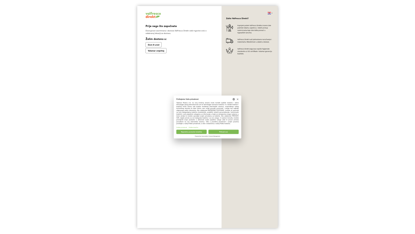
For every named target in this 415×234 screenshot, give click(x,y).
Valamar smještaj (156, 50)
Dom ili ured (153, 44)
